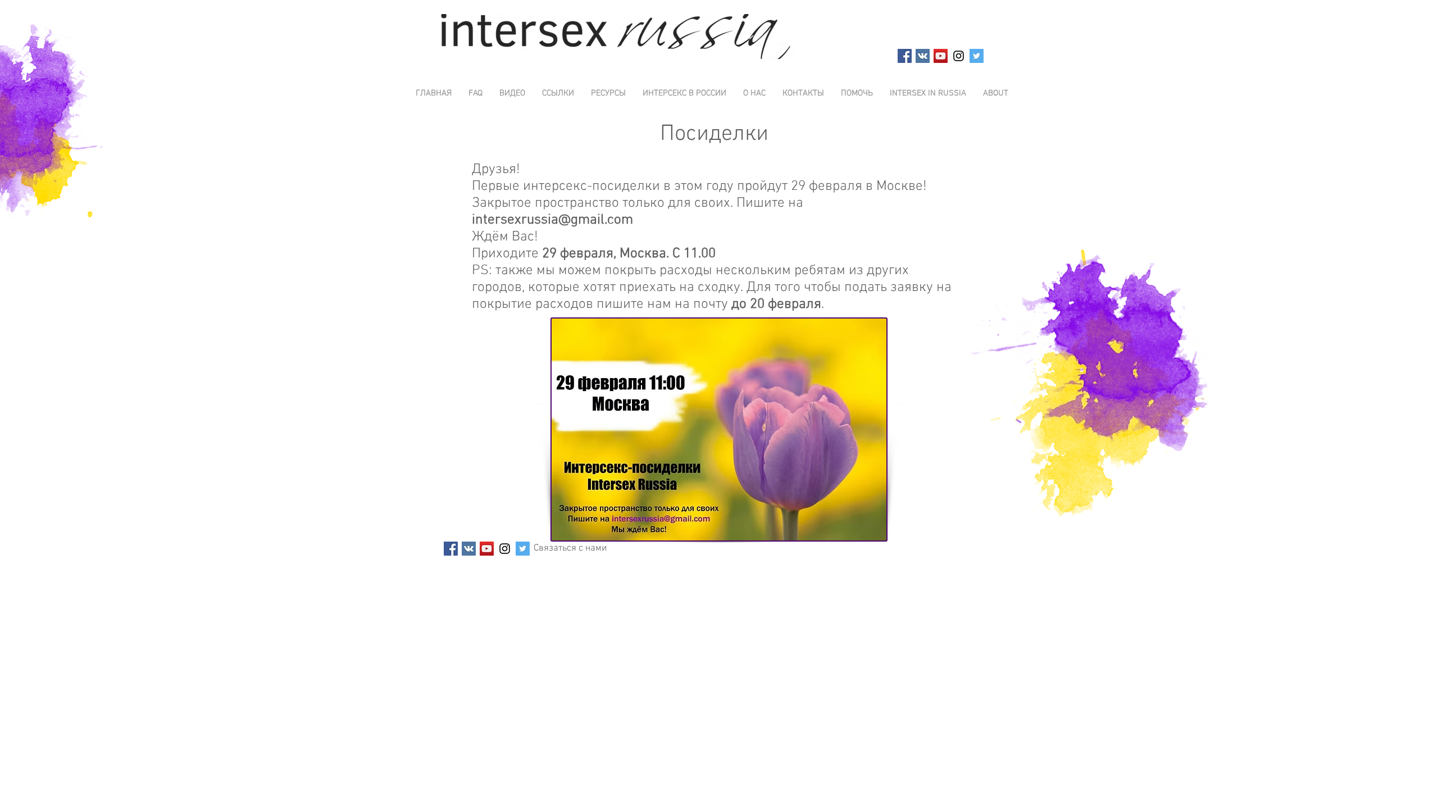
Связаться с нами (570, 548)
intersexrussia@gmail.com (552, 220)
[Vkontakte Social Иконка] (923, 56)
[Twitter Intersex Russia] (977, 56)
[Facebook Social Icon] (905, 56)
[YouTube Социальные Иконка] (941, 56)
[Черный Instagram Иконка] (959, 56)
